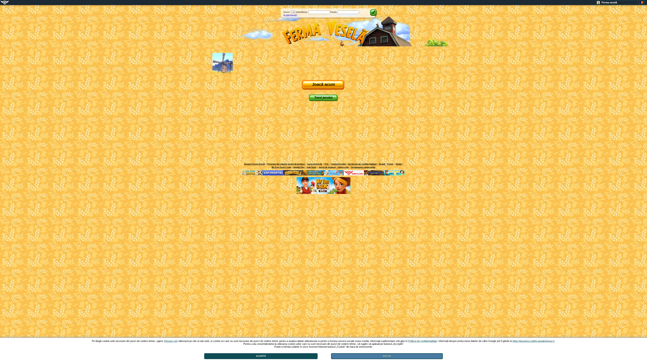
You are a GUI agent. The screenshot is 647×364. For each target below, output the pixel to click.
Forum (390, 164)
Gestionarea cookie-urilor (363, 167)
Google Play (299, 167)
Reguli (382, 164)
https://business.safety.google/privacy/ (533, 341)
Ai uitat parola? (290, 15)
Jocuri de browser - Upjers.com (334, 167)
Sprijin (399, 164)
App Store (311, 167)
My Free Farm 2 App (281, 167)
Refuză (387, 356)
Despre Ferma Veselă (254, 164)
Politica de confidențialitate (422, 341)
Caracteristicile (314, 164)
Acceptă (261, 356)
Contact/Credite (338, 164)
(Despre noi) (171, 341)
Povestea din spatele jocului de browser (286, 164)
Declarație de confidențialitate (362, 164)
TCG (326, 164)
